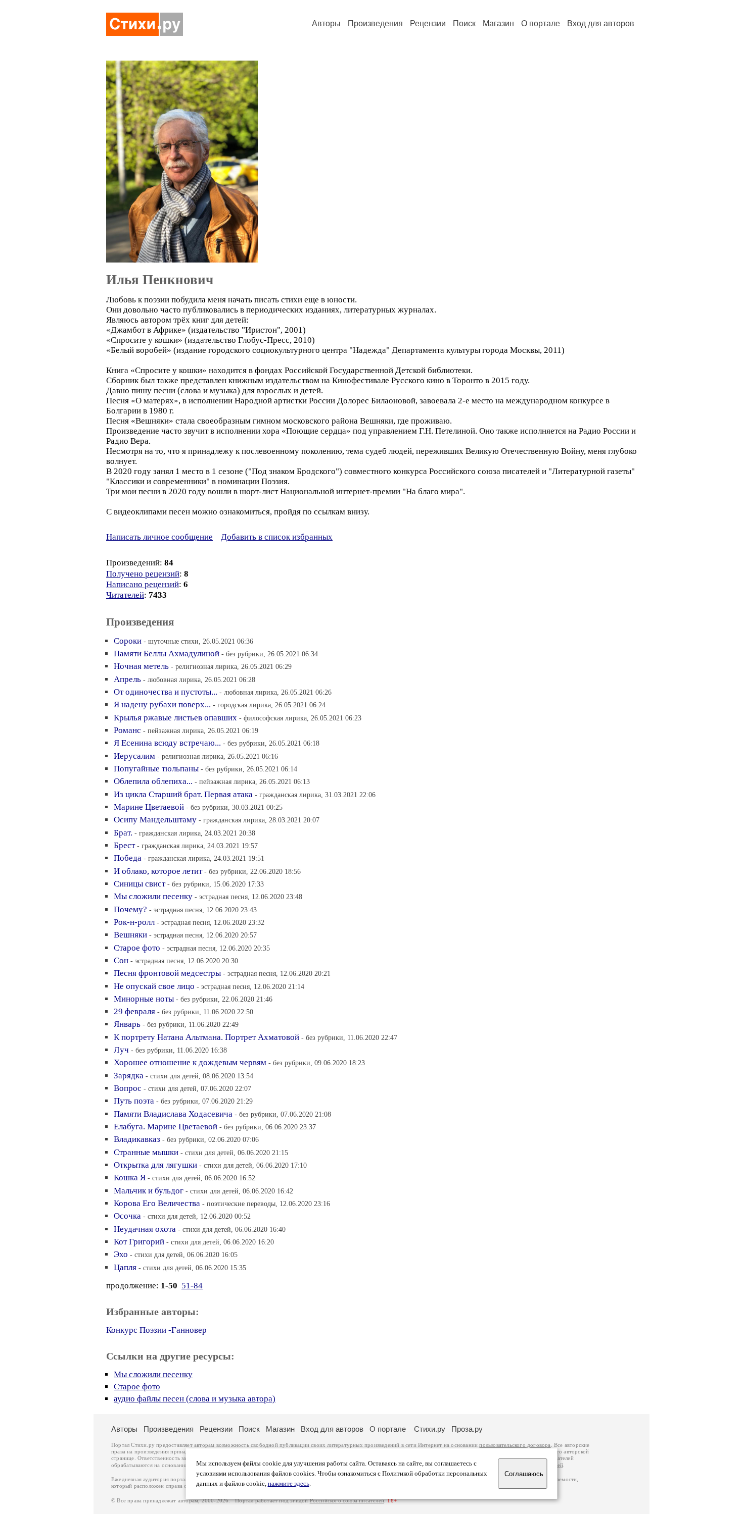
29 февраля (134, 1011)
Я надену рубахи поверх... (162, 704)
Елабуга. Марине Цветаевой (165, 1126)
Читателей (125, 595)
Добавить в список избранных (277, 537)
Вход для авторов (600, 23)
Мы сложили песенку (153, 896)
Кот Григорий (139, 1241)
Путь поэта (134, 1101)
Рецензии (428, 23)
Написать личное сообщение (159, 537)
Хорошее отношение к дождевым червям (190, 1062)
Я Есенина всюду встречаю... (167, 743)
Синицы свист (139, 884)
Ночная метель (141, 666)
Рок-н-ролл (134, 922)
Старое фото (137, 948)
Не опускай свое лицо (154, 986)
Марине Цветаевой (149, 807)
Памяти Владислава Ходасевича (173, 1114)
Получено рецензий (142, 574)
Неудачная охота (145, 1229)
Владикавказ (137, 1139)
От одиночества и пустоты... (165, 692)
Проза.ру (467, 1429)
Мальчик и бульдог (148, 1190)
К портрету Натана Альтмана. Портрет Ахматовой (206, 1037)
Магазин (498, 23)
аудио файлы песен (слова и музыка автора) (194, 1398)
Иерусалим (134, 756)
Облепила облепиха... (153, 781)
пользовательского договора (514, 1445)
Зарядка (129, 1075)
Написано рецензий (142, 584)
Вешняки (130, 934)
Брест (124, 845)
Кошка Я (130, 1177)
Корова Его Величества (157, 1203)
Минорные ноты (144, 999)
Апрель (127, 679)
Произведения (375, 23)
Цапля (125, 1267)
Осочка (127, 1216)
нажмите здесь (288, 1483)
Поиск (464, 23)
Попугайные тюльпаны (156, 768)
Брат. (123, 833)
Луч (121, 1050)
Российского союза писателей (347, 1500)
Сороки (128, 641)
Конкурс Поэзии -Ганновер (156, 1330)
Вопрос (128, 1088)
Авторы (326, 23)
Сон (121, 960)
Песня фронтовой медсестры (167, 973)
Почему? (130, 909)
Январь (127, 1024)
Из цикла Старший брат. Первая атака (183, 794)
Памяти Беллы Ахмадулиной (166, 653)
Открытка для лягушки (155, 1165)
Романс (127, 730)
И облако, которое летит (158, 871)
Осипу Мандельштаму (155, 819)
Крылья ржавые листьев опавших (175, 717)
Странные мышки (146, 1152)
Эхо (121, 1254)
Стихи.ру (429, 1429)
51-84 (192, 1285)
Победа (128, 858)
